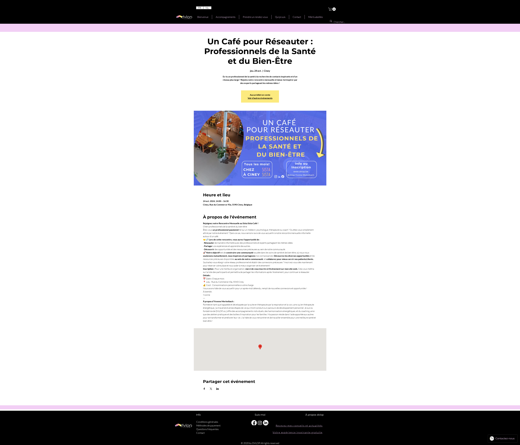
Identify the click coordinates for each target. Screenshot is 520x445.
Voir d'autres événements (260, 98)
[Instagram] (260, 422)
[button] (332, 9)
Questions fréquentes (207, 429)
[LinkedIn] (265, 422)
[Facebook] (254, 422)
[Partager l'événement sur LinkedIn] (217, 389)
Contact (200, 432)
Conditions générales (207, 421)
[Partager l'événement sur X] (211, 389)
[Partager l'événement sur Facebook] (204, 389)
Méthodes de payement (208, 425)
